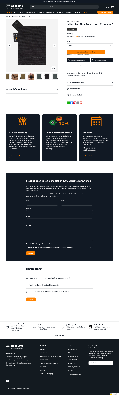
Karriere (70, 370)
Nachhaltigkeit (72, 360)
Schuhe (39, 12)
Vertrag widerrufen (75, 374)
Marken (59, 12)
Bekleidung (29, 12)
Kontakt (42, 349)
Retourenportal (72, 349)
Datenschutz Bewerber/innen (49, 363)
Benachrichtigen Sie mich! (86, 52)
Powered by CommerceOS (23, 388)
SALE (85, 12)
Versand (75, 36)
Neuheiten (9, 12)
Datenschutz (44, 360)
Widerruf (43, 367)
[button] (114, 394)
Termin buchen (89, 156)
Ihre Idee (28, 225)
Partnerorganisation (74, 367)
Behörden (49, 12)
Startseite (8, 16)
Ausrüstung (17, 12)
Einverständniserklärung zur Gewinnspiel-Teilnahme (40, 244)
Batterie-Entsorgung (46, 374)
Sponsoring (71, 363)
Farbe (68, 41)
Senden (30, 253)
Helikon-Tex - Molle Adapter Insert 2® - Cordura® (22, 16)
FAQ (69, 353)
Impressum (43, 353)
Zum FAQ (30, 299)
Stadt (27, 217)
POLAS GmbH (12, 388)
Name (27, 200)
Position (28, 208)
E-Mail (62, 200)
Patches (68, 12)
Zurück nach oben (59, 335)
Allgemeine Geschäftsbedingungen (51, 356)
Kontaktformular (16, 156)
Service (77, 12)
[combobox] (64, 7)
